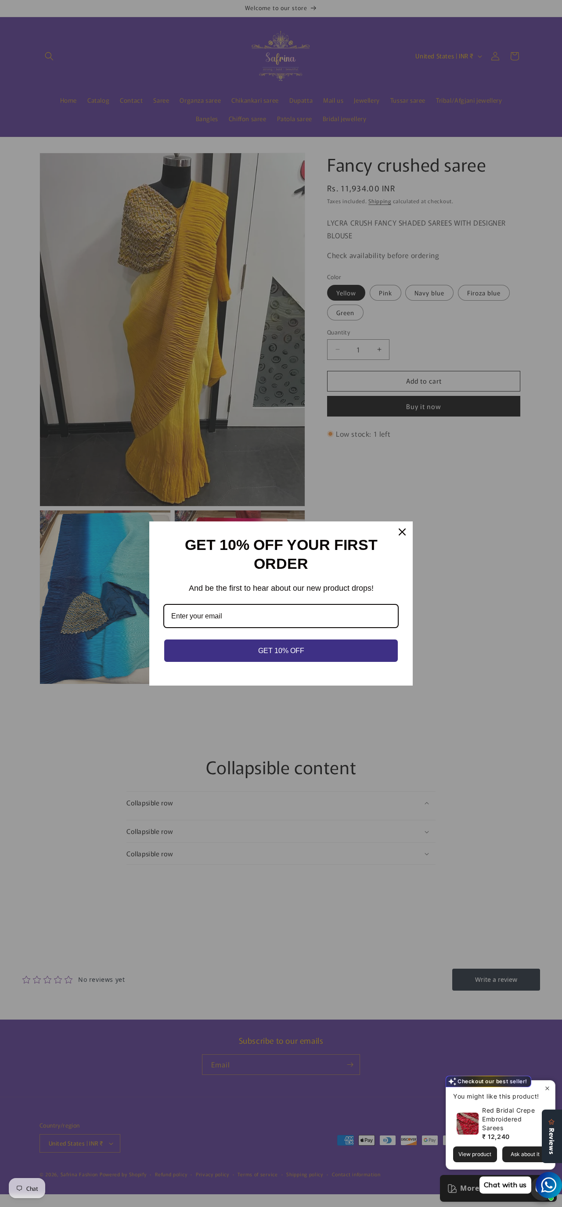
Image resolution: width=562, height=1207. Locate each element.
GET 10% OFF (281, 650)
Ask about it (525, 1154)
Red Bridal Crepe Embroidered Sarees (508, 1119)
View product (474, 1154)
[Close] (402, 531)
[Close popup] (547, 1088)
